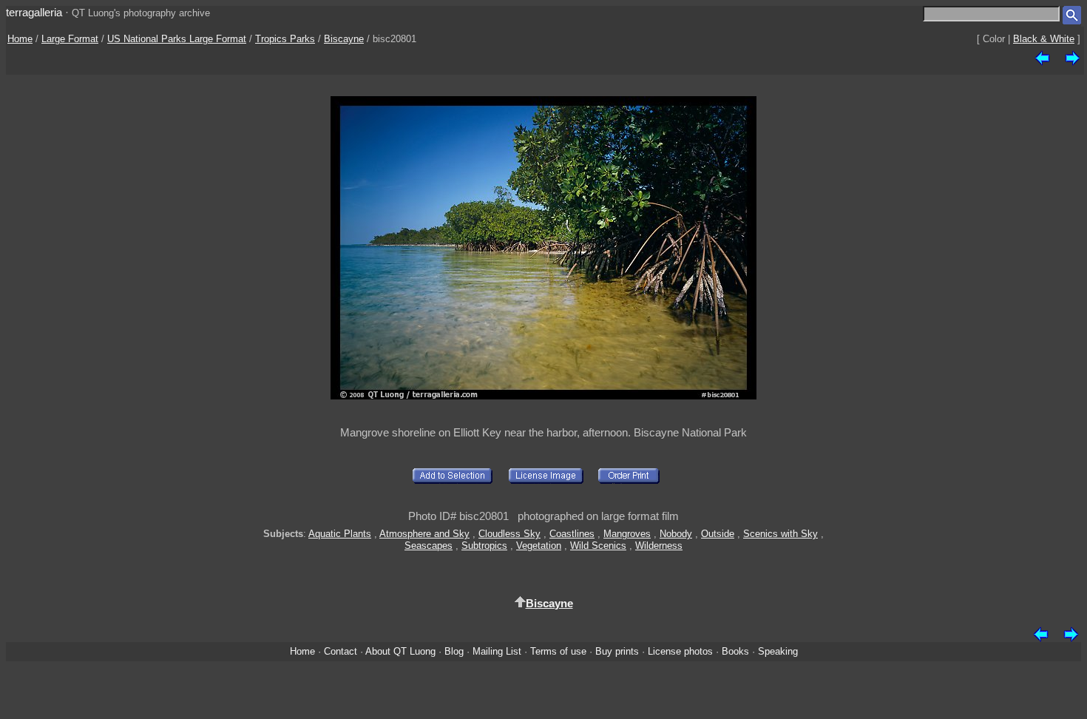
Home (20, 38)
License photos (680, 651)
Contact (340, 651)
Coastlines (572, 533)
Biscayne (344, 38)
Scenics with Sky (780, 533)
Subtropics (484, 545)
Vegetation (538, 545)
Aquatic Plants (339, 533)
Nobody (676, 533)
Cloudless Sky (509, 533)
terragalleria (34, 12)
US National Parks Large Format (176, 38)
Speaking (778, 651)
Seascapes (428, 545)
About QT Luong (400, 651)
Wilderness (659, 545)
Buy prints (617, 651)
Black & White (1043, 38)
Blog (454, 651)
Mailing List (497, 651)
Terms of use (558, 651)
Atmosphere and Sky (424, 533)
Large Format (69, 38)
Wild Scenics (598, 545)
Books (735, 651)
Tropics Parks (285, 38)
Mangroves (627, 533)
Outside (717, 533)
